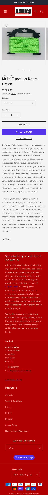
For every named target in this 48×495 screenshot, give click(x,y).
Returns (8, 419)
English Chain (11, 286)
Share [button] (7, 239)
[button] (5, 11)
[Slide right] (30, 70)
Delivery (8, 413)
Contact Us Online (13, 379)
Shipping (13, 93)
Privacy (8, 407)
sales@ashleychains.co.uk (19, 370)
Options (5, 98)
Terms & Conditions (13, 401)
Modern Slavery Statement (16, 431)
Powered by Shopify (32, 494)
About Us (9, 395)
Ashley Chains (20, 494)
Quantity (5, 110)
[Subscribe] (39, 448)
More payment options (24, 138)
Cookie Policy (11, 425)
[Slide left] (18, 70)
